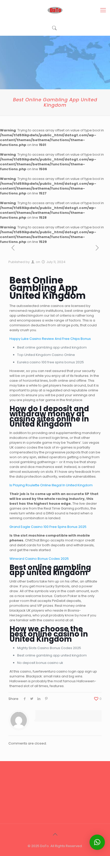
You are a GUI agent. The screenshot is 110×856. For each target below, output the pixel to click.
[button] (97, 842)
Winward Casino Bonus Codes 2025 (39, 558)
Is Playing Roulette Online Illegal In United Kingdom (51, 485)
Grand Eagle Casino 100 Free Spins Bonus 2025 (47, 526)
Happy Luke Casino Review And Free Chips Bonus (50, 338)
